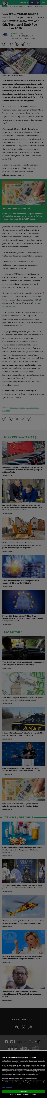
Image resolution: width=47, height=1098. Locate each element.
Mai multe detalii (17, 1062)
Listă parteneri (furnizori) (7, 1087)
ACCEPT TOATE (23, 1091)
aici (16, 1070)
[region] (23, 1074)
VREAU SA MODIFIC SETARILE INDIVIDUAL (23, 1094)
